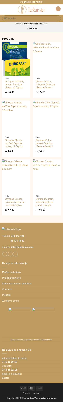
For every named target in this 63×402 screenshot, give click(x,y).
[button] (4, 9)
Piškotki (6, 295)
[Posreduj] (57, 18)
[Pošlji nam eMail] (15, 254)
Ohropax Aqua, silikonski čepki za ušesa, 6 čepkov (45, 84)
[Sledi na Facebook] (4, 254)
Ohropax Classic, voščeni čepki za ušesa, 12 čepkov (14, 143)
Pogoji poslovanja (11, 278)
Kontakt (36, 394)
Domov (18, 24)
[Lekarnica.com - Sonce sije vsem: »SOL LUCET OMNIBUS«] (31, 9)
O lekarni (7, 289)
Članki (26, 394)
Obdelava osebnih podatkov (16, 283)
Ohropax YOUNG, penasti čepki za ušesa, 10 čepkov (14, 84)
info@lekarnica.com (22, 247)
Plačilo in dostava (11, 272)
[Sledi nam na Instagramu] (10, 254)
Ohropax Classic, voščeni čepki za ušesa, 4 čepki (45, 202)
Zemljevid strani (10, 300)
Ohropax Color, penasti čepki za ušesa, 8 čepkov (44, 143)
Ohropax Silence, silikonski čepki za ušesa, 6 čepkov (14, 202)
